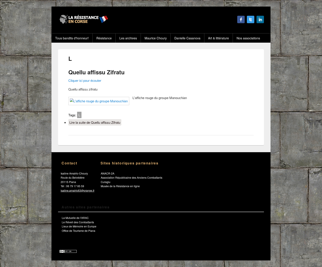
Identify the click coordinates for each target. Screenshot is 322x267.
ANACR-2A (107, 173)
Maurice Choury (156, 38)
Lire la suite (94, 122)
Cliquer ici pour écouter (84, 80)
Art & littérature (218, 38)
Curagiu (105, 182)
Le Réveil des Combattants (78, 222)
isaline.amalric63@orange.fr (77, 190)
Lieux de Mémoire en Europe (79, 226)
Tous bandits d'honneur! (72, 38)
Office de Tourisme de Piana (78, 230)
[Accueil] (83, 22)
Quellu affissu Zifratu (96, 72)
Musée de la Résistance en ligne (120, 186)
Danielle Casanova (187, 38)
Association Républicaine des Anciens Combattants (131, 177)
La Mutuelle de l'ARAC (75, 218)
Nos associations (248, 38)
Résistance (104, 38)
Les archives (128, 38)
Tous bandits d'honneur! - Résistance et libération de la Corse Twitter (250, 19)
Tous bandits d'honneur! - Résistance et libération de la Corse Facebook (241, 19)
